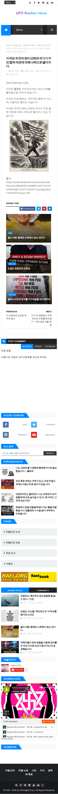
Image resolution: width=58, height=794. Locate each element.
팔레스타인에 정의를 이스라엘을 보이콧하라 (29, 299)
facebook (50, 346)
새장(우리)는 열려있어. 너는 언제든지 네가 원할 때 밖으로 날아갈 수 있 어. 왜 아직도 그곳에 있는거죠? (36, 497)
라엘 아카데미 (29, 45)
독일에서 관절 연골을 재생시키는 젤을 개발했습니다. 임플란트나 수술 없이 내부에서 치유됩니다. (36, 510)
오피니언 (46, 45)
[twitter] (39, 3)
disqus (38, 346)
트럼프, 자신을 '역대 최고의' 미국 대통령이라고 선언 (38, 613)
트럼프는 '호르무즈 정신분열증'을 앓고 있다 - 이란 (37, 597)
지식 (42, 770)
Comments (43, 590)
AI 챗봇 (29, 774)
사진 (34, 770)
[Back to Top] (42, 785)
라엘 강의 (10, 770)
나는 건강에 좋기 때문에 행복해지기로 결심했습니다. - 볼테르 (36, 469)
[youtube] (47, 3)
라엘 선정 (17, 45)
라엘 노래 (23, 770)
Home (9, 45)
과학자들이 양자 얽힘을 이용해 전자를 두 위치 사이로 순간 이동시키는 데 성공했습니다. (38, 645)
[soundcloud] (52, 3)
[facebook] (34, 3)
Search (50, 453)
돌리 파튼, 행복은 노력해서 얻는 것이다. (26, 237)
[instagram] (43, 3)
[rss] (30, 3)
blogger (27, 346)
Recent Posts (15, 590)
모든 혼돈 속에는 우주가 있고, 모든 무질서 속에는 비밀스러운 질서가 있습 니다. (35, 482)
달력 (50, 770)
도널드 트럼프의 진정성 (19, 268)
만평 (39, 45)
